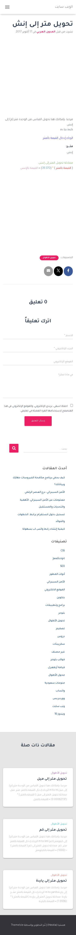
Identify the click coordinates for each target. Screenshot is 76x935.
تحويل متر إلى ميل (52, 779)
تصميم (60, 628)
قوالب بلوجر (57, 659)
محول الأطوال (56, 675)
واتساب (60, 691)
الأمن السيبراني (56, 582)
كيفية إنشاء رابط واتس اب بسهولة (43, 529)
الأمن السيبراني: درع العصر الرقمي (45, 492)
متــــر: (69, 146)
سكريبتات (59, 644)
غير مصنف (58, 652)
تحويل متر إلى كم (53, 830)
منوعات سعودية (55, 683)
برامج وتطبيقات (55, 605)
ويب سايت (58, 706)
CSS (63, 551)
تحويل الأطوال (49, 258)
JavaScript (59, 558)
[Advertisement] (38, 78)
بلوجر (61, 613)
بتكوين (61, 597)
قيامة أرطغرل (56, 667)
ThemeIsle (17, 925)
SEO (62, 566)
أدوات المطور (57, 574)
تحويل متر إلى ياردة (51, 881)
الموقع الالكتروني (55, 589)
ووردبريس (59, 698)
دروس (61, 636)
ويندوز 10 (60, 714)
